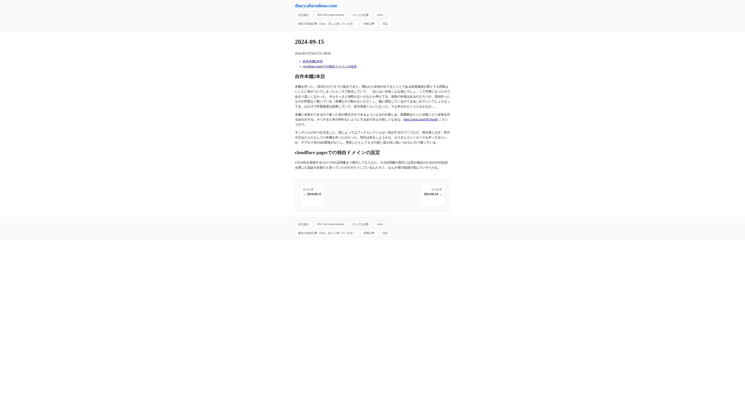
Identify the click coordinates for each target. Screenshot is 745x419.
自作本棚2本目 (313, 61)
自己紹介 (303, 14)
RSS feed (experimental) (330, 14)
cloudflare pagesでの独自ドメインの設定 (330, 66)
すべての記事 (361, 14)
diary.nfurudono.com (316, 5)
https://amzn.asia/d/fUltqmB (421, 119)
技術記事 (369, 23)
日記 (385, 23)
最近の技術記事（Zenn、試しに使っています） (326, 23)
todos (380, 14)
